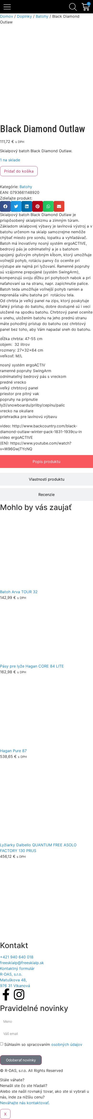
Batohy (42, 16)
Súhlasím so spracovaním (43, 1044)
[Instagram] (19, 994)
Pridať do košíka (19, 171)
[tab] (46, 461)
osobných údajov (66, 1044)
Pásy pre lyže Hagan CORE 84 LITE (32, 666)
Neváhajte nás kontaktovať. (25, 1102)
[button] (7, 7)
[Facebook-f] (6, 994)
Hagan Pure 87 (13, 750)
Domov (6, 16)
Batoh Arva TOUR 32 (19, 591)
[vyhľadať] (73, 7)
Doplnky (24, 16)
